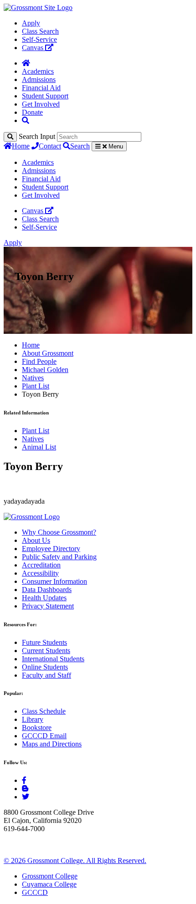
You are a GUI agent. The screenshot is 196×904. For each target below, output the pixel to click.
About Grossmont (47, 353)
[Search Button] (25, 120)
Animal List (39, 447)
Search (80, 146)
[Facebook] (24, 780)
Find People (39, 361)
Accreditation (41, 565)
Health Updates (44, 598)
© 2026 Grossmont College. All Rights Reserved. (75, 860)
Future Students (44, 642)
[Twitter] (25, 797)
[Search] (10, 137)
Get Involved (41, 104)
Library (32, 719)
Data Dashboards (47, 589)
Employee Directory (51, 548)
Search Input (37, 136)
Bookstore (37, 727)
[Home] (26, 63)
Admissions (39, 79)
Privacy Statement (48, 606)
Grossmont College (49, 876)
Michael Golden (45, 369)
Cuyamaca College (49, 884)
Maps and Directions (52, 744)
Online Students (45, 667)
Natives (33, 378)
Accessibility (40, 573)
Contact (50, 146)
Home (21, 146)
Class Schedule (44, 711)
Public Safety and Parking (59, 557)
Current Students (46, 650)
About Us (36, 540)
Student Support (45, 96)
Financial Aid (41, 88)
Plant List (35, 386)
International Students (53, 659)
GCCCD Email (44, 736)
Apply (31, 23)
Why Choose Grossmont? (59, 532)
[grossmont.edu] (38, 7)
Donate (32, 112)
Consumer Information (54, 581)
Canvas (33, 47)
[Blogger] (25, 788)
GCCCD (35, 892)
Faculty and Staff (46, 675)
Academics (38, 71)
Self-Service (39, 39)
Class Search (40, 31)
